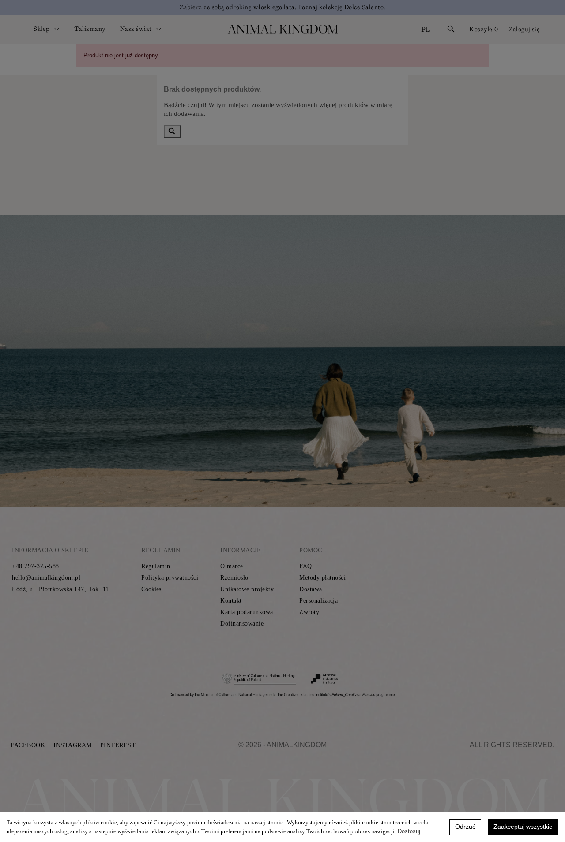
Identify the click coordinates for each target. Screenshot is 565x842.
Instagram (72, 745)
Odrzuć (465, 826)
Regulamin (155, 566)
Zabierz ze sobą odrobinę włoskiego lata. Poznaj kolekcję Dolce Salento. (282, 7)
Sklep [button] (42, 28)
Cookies (151, 589)
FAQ (305, 566)
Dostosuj (409, 831)
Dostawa (310, 589)
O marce (231, 566)
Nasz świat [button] (137, 28)
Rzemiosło (234, 577)
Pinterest (118, 745)
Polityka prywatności (169, 577)
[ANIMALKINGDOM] (282, 29)
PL (425, 29)
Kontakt (231, 600)
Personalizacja (318, 600)
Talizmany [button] (90, 28)
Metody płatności (322, 577)
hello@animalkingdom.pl (46, 577)
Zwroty (309, 612)
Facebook (28, 745)
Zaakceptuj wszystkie (523, 826)
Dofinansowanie (242, 623)
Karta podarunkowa (246, 612)
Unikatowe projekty (247, 589)
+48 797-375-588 (35, 566)
